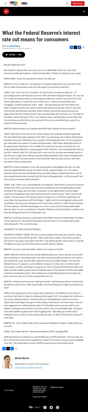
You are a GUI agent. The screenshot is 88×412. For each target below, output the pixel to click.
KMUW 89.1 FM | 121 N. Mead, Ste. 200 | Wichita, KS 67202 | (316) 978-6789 (40, 389)
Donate (78, 3)
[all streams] (84, 11)
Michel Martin (15, 46)
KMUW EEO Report (57, 387)
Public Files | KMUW (39, 397)
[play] (6, 11)
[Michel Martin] (7, 362)
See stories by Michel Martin (28, 367)
